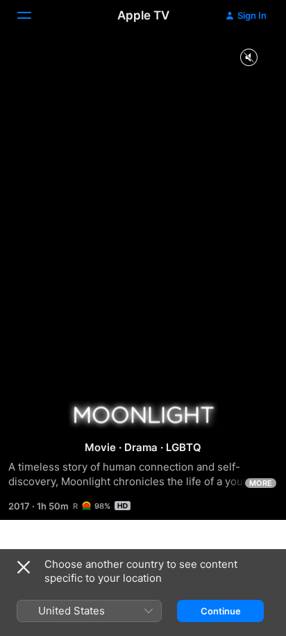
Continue (221, 611)
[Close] (23, 567)
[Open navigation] (32, 15)
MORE (260, 483)
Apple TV (143, 15)
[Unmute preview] (248, 58)
